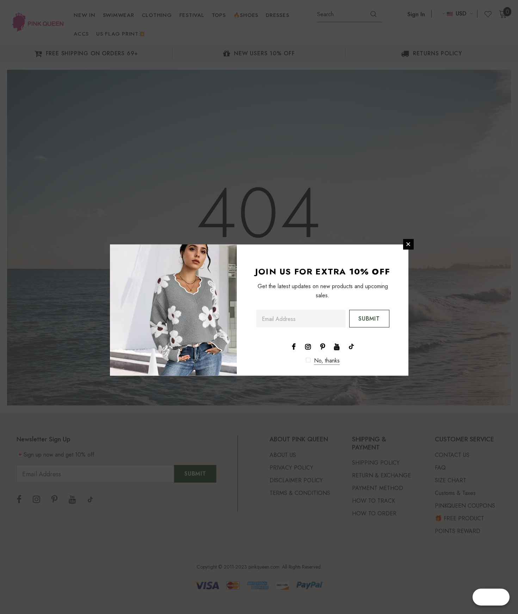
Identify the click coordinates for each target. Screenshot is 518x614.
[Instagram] (308, 346)
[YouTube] (337, 346)
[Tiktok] (351, 346)
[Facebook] (293, 346)
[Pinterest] (322, 346)
